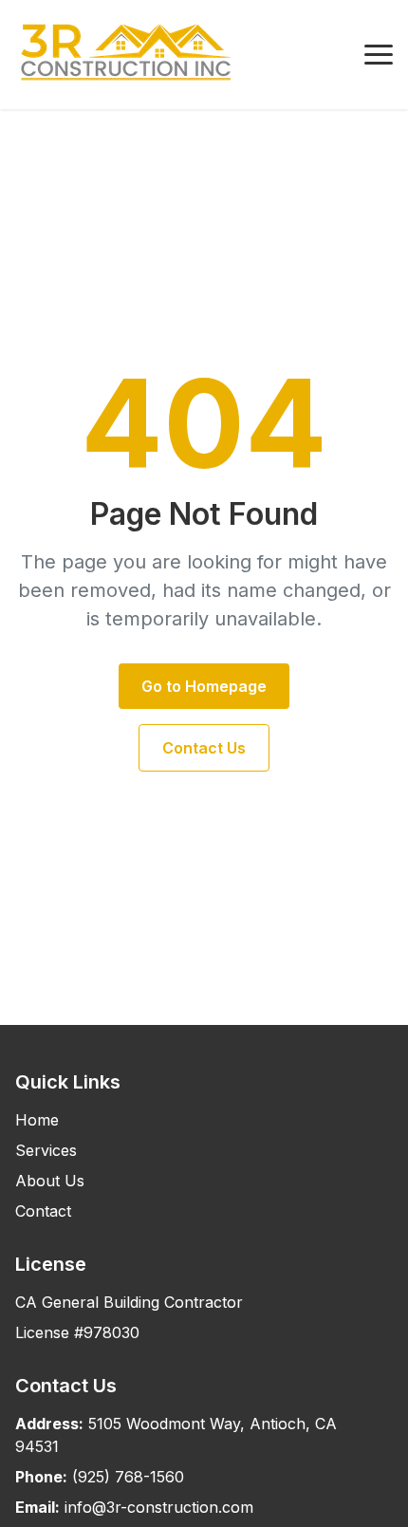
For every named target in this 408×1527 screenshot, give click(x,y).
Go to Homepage (204, 686)
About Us (49, 1180)
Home (37, 1119)
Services (46, 1150)
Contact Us (204, 747)
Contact (43, 1210)
